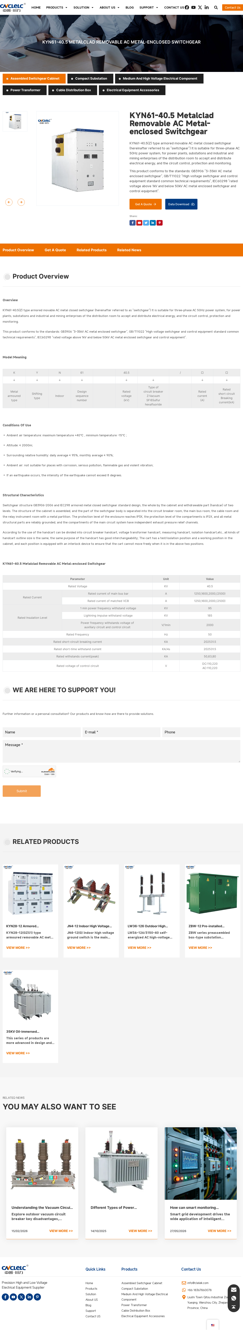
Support (146, 7)
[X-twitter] (200, 7)
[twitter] (146, 223)
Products (54, 7)
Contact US (174, 7)
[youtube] (139, 223)
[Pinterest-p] (37, 1297)
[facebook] (133, 223)
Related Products (92, 250)
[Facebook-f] (5, 1297)
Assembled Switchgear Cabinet (34, 78)
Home (36, 7)
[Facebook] (187, 7)
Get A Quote (55, 250)
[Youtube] (193, 7)
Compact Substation (91, 78)
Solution (81, 7)
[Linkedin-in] (207, 7)
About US (107, 7)
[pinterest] (160, 223)
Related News (129, 250)
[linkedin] (153, 223)
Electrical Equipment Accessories (132, 90)
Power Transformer (25, 90)
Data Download (178, 204)
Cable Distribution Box (73, 90)
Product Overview (18, 250)
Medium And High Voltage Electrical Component (159, 78)
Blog (130, 7)
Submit (22, 791)
